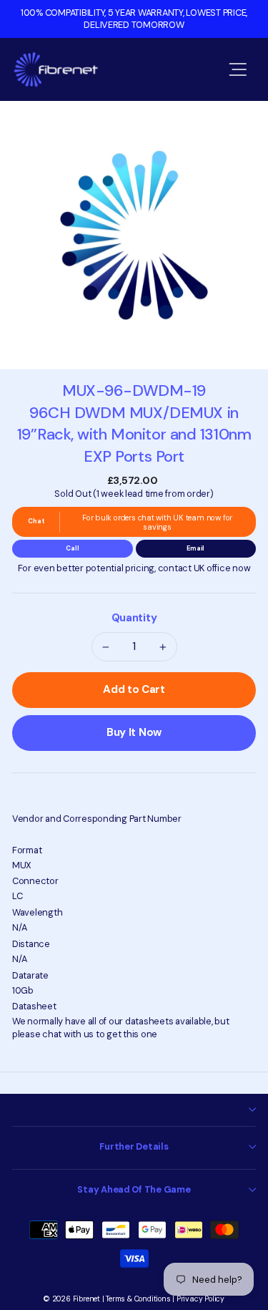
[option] (134, 19)
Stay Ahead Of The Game (133, 1189)
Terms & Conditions (138, 1299)
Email (195, 548)
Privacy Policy (200, 1299)
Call (72, 548)
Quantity (134, 618)
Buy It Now (134, 732)
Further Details (133, 1146)
